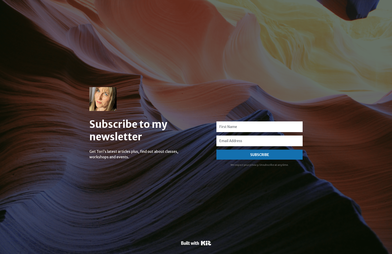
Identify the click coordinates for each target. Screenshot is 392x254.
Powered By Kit (196, 243)
